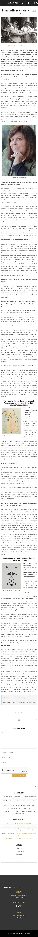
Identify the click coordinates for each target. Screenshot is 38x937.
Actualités (19, 848)
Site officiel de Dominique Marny (14, 698)
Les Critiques (19, 854)
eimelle (9, 838)
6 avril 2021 (11, 46)
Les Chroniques (19, 851)
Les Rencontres (23, 46)
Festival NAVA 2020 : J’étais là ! (27, 826)
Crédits (19, 918)
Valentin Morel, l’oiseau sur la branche (19, 808)
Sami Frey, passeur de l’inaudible (22, 823)
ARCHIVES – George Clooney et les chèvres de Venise (19, 805)
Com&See (27, 933)
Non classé (19, 861)
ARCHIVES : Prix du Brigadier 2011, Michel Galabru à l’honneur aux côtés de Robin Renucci (19, 797)
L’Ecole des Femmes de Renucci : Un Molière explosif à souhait (19, 801)
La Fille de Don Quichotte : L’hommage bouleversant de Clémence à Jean (19, 812)
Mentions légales (19, 915)
